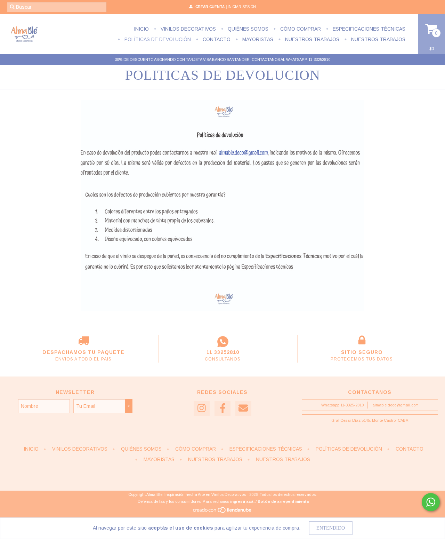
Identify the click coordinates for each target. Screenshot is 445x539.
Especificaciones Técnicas (368, 29)
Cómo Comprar (300, 29)
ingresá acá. (242, 501)
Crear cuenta (210, 7)
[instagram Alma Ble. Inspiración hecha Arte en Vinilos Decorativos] (202, 408)
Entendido (330, 528)
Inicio (141, 29)
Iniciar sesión (242, 7)
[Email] (243, 408)
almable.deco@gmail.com (395, 405)
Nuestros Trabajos (311, 39)
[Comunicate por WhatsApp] (431, 502)
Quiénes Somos (247, 29)
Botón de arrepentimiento (283, 501)
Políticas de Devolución (157, 39)
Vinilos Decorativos (187, 29)
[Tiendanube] (222, 512)
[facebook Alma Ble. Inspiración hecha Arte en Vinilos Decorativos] (222, 408)
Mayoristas (257, 39)
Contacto (215, 39)
